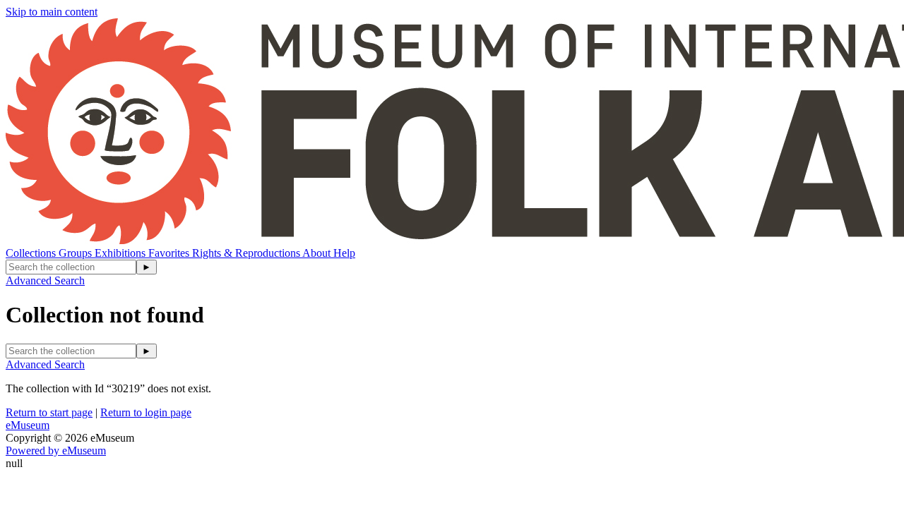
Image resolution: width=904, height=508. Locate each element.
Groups (77, 253)
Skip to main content (51, 12)
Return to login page (145, 412)
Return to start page (49, 412)
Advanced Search (45, 280)
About (317, 253)
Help (344, 253)
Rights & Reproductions (247, 253)
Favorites (170, 253)
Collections (32, 253)
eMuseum (27, 425)
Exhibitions (121, 253)
